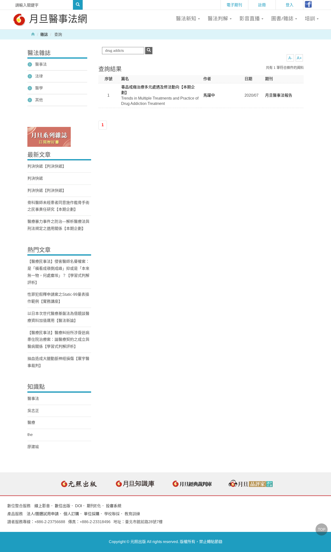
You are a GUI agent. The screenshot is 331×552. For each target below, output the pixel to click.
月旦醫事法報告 (278, 95)
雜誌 (44, 34)
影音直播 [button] (250, 18)
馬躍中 (209, 95)
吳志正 (33, 411)
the (30, 435)
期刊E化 (94, 506)
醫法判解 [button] (218, 18)
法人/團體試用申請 (43, 514)
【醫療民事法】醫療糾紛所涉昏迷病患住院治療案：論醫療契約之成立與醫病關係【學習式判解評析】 (58, 340)
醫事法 (41, 64)
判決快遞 (35, 178)
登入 (289, 5)
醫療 (31, 422)
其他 (39, 100)
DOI (78, 506)
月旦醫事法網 (57, 18)
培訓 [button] (310, 18)
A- (290, 58)
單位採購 (91, 514)
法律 (39, 76)
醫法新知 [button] (186, 18)
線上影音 (42, 506)
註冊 (262, 5)
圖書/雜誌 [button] (283, 18)
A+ (299, 58)
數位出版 (62, 506)
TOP (321, 529)
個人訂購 (71, 514)
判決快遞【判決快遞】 (46, 166)
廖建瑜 (33, 447)
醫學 (39, 88)
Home (33, 34)
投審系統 (113, 506)
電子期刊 (234, 5)
